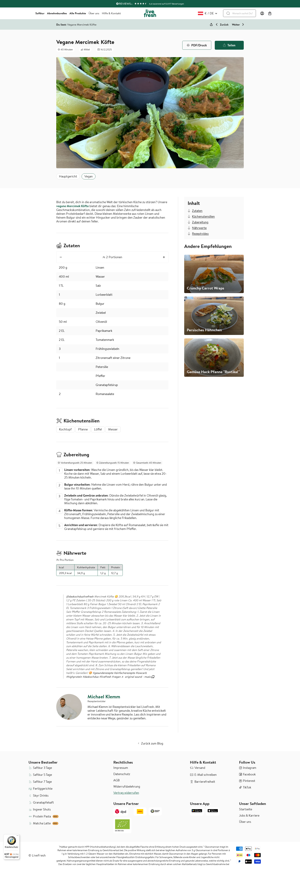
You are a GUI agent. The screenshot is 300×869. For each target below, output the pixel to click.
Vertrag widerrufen (126, 793)
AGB (116, 780)
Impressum (120, 768)
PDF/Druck (199, 45)
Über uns (94, 13)
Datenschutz (121, 774)
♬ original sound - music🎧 (138, 677)
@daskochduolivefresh (80, 596)
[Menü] (17, 836)
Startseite (245, 809)
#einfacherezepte (124, 673)
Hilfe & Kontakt (111, 13)
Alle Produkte (77, 13)
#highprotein (74, 677)
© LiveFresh (37, 855)
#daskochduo (91, 677)
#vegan (116, 677)
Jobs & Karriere (249, 815)
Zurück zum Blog (152, 743)
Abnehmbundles (57, 13)
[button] (270, 13)
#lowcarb (141, 673)
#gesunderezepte (103, 673)
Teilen (231, 45)
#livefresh (105, 677)
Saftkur (39, 13)
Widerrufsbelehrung (126, 786)
